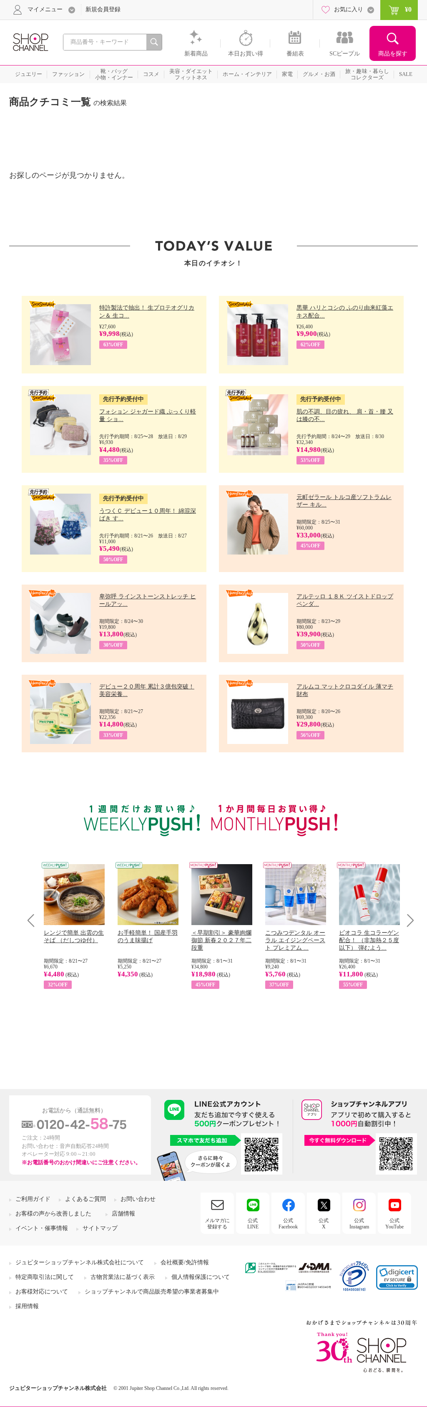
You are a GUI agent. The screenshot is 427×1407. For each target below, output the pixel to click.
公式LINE (253, 1223)
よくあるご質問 (85, 1199)
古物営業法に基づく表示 (122, 1277)
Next (407, 920)
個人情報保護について (200, 1277)
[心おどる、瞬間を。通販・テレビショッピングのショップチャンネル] (30, 41)
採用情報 (27, 1306)
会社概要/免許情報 (185, 1262)
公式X (324, 1223)
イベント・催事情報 (41, 1228)
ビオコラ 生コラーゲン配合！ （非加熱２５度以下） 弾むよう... (369, 940)
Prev (34, 920)
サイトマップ (100, 1228)
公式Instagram (359, 1223)
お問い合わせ (138, 1199)
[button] (397, 1277)
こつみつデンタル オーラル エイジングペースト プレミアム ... (295, 940)
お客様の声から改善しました (53, 1213)
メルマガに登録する (217, 1223)
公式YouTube (394, 1223)
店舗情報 (123, 1213)
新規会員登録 (103, 9)
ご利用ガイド (32, 1199)
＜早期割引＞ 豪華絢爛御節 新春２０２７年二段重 (221, 940)
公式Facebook (288, 1223)
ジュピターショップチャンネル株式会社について (79, 1262)
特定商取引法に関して (44, 1277)
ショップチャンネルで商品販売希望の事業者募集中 (152, 1291)
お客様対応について (41, 1291)
